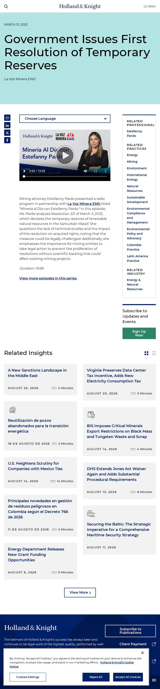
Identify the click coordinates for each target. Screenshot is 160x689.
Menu (152, 6)
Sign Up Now (139, 333)
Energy (132, 155)
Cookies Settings (27, 677)
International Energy (137, 177)
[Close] (142, 652)
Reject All (96, 677)
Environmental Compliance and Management (138, 215)
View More (79, 592)
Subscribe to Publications (130, 631)
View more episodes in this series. (48, 278)
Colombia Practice (134, 247)
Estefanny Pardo (134, 133)
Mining (132, 162)
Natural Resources (134, 188)
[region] (76, 667)
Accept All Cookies (128, 677)
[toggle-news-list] (154, 353)
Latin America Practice (137, 258)
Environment (137, 168)
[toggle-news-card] (146, 353)
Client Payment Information (133, 647)
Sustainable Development (137, 200)
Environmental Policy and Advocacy (138, 233)
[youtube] (154, 680)
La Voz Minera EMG (84, 204)
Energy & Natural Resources (134, 284)
